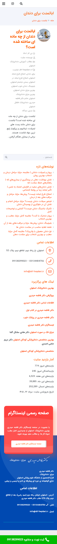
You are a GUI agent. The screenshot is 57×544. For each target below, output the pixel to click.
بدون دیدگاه (27, 110)
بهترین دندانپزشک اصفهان (42, 288)
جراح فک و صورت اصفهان (42, 332)
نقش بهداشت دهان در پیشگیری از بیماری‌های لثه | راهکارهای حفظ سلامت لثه (28, 181)
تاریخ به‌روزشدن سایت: (43, 392)
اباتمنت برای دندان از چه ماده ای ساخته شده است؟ (22, 39)
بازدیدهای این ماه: (45, 381)
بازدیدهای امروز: (46, 366)
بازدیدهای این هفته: (44, 376)
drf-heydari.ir (26, 69)
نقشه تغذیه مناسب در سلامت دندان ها (34, 227)
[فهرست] (3, 3)
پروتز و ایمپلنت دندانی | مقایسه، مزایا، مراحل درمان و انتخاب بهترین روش (28, 174)
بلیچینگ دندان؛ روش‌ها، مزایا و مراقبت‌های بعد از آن (28, 223)
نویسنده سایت (27, 57)
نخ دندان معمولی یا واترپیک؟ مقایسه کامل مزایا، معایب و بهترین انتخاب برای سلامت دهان (30, 233)
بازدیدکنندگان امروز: (45, 371)
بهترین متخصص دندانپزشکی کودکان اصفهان (33, 339)
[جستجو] (21, 3)
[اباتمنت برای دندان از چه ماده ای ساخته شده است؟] (43, 35)
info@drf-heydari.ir (34, 271)
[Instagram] (12, 3)
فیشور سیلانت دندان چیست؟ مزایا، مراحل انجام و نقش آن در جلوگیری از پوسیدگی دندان (29, 203)
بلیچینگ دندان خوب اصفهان (23, 86)
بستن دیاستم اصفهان (19, 82)
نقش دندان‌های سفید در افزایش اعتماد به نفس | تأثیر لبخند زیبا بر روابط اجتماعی (29, 188)
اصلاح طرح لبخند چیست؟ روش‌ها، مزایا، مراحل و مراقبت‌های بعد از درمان (29, 195)
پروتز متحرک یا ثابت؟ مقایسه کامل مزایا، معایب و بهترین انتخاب (29, 217)
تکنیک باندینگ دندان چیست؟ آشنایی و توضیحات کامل (29, 210)
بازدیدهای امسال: (45, 386)
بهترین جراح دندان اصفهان (24, 90)
